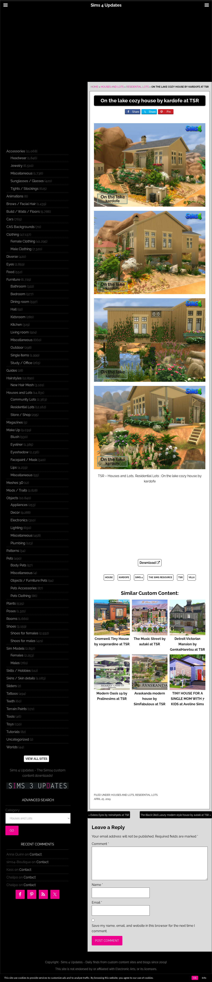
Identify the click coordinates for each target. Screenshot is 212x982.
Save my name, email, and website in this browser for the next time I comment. (143, 928)
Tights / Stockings (25, 189)
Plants (11, 603)
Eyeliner (17, 444)
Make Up (13, 430)
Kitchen (16, 325)
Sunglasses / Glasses (27, 181)
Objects (12, 498)
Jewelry (17, 166)
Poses (11, 611)
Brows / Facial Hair (21, 204)
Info (204, 978)
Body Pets (18, 565)
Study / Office (21, 363)
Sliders (11, 686)
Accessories (15, 151)
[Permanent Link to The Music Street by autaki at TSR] (150, 633)
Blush (15, 437)
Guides (11, 370)
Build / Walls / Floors (23, 212)
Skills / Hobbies (18, 671)
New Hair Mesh (22, 385)
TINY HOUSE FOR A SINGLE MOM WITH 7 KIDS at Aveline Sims (187, 698)
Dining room (20, 302)
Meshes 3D (14, 483)
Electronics (19, 520)
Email (97, 902)
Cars (9, 219)
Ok (194, 978)
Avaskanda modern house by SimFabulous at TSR (149, 698)
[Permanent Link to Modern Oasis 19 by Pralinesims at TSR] (112, 688)
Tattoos (12, 694)
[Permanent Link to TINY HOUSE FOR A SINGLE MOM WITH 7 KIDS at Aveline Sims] (187, 688)
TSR (180, 577)
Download (148, 563)
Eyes (10, 264)
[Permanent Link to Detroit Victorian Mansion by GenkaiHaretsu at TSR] (187, 633)
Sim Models (15, 648)
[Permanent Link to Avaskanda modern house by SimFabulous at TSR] (150, 688)
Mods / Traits (16, 490)
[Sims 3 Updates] (37, 785)
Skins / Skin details (20, 678)
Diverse (12, 257)
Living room (20, 332)
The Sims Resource (160, 577)
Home (94, 86)
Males (15, 663)
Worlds (12, 747)
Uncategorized (17, 739)
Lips (14, 467)
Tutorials (13, 732)
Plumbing (18, 543)
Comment (100, 844)
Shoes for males (23, 641)
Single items (20, 355)
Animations (14, 196)
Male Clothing (21, 249)
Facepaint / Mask (24, 460)
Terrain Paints (16, 709)
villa (192, 577)
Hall (14, 309)
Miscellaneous (22, 173)
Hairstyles (14, 378)
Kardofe (124, 577)
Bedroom (18, 294)
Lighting (17, 528)
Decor (15, 512)
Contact (36, 854)
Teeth (10, 701)
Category (12, 810)
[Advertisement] (106, 43)
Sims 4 (139, 577)
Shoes (11, 626)
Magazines (14, 422)
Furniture (13, 280)
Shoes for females (24, 633)
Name (97, 885)
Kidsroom (18, 317)
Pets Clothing (21, 596)
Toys (10, 724)
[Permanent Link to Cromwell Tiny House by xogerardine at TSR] (112, 633)
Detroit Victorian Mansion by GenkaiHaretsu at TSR (187, 644)
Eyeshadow (20, 452)
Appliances (19, 505)
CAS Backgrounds (20, 227)
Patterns (12, 551)
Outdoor (17, 348)
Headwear (18, 158)
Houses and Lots (112, 86)
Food (10, 272)
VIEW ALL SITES (36, 758)
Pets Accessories (24, 588)
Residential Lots (137, 86)
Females (17, 655)
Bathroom (18, 286)
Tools (10, 716)
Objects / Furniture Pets (29, 580)
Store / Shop (21, 415)
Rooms (11, 619)
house (109, 577)
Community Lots (23, 399)
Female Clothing (23, 241)
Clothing (12, 234)
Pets (9, 558)
